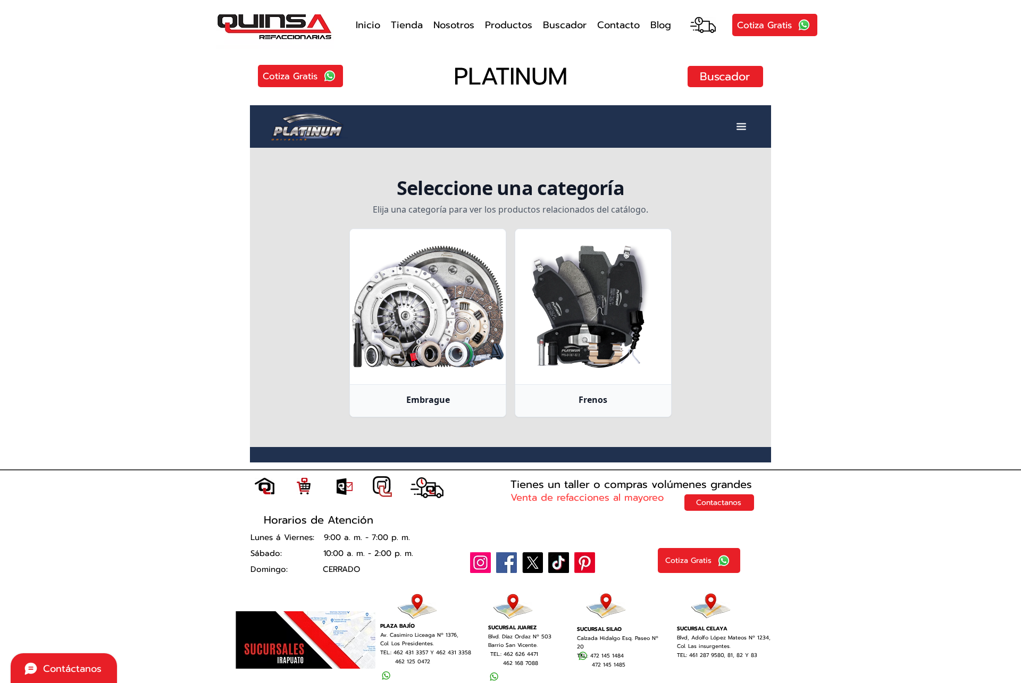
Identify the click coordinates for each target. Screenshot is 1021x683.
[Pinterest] (584, 562)
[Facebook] (506, 562)
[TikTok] (558, 562)
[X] (532, 562)
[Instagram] (480, 562)
